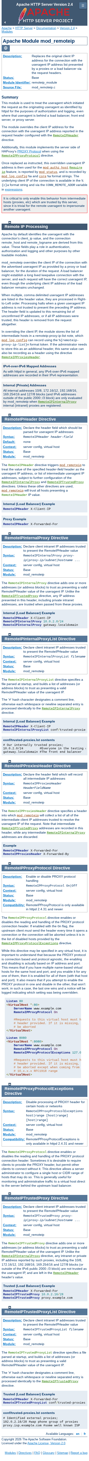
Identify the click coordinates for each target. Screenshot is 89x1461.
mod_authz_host (55, 167)
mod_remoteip (70, 465)
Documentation (46, 28)
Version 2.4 (67, 28)
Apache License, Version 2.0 (46, 1443)
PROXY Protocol (29, 151)
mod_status (48, 172)
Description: (12, 56)
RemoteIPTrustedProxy (65, 482)
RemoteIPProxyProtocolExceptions (30, 943)
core (42, 176)
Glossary (49, 1453)
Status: (8, 77)
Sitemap (62, 1453)
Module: (9, 456)
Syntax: (9, 436)
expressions (13, 189)
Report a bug (79, 1453)
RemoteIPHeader (66, 135)
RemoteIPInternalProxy (57, 402)
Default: (9, 442)
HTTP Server (24, 28)
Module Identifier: (17, 82)
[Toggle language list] (6, 48)
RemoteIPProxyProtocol (21, 155)
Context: (9, 447)
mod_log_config (14, 176)
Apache (7, 28)
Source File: (12, 87)
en (77, 1434)
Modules (7, 31)
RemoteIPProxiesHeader (21, 357)
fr (85, 1434)
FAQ (37, 1453)
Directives (25, 1453)
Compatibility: (14, 905)
